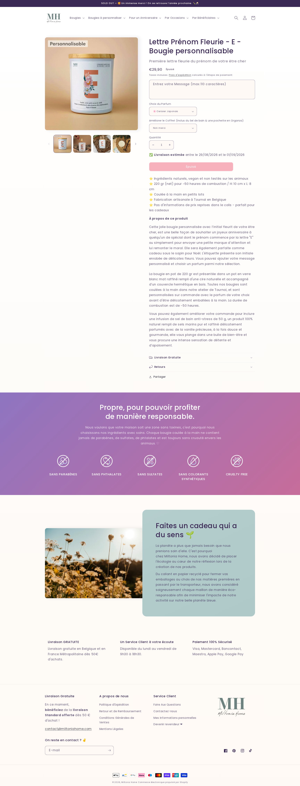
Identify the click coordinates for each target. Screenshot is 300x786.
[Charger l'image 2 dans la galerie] (82, 144)
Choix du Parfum (160, 104)
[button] (77, 18)
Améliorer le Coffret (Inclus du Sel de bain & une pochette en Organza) (196, 120)
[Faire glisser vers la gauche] (49, 144)
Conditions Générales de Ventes (116, 720)
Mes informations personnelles (174, 718)
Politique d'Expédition (114, 704)
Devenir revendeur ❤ (168, 724)
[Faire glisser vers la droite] (136, 144)
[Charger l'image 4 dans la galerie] (122, 144)
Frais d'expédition (180, 75)
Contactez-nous (165, 711)
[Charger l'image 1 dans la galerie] (63, 144)
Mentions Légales (111, 729)
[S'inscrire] (109, 750)
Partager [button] (159, 377)
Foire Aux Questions (167, 704)
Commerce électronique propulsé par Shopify (163, 782)
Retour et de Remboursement (120, 711)
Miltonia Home (129, 782)
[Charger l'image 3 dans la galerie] (102, 144)
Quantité (155, 137)
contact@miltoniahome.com (68, 729)
